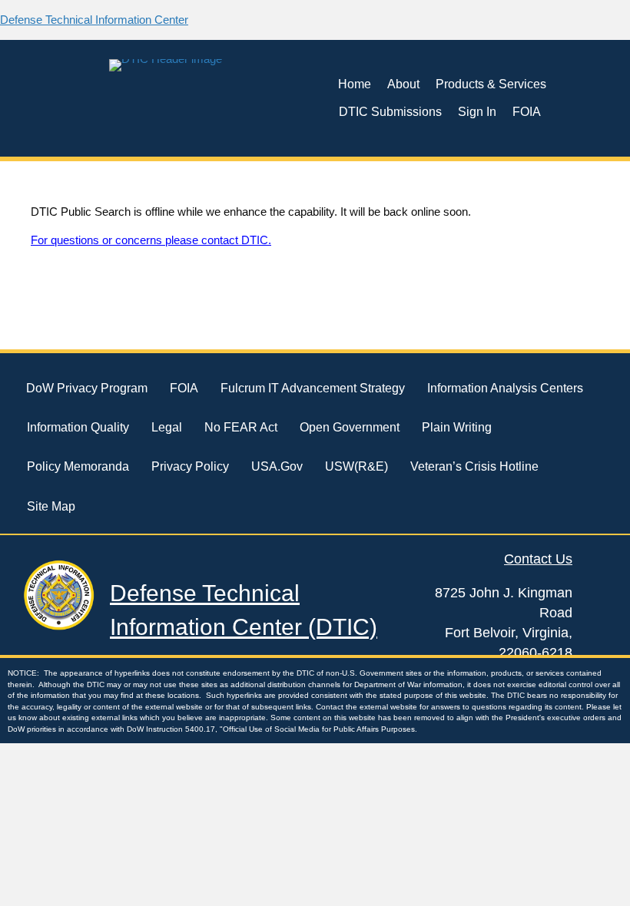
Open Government (350, 427)
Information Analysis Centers (505, 388)
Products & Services (491, 84)
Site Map (51, 506)
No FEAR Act (240, 427)
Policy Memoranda (78, 466)
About (403, 84)
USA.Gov (277, 466)
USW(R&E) (356, 466)
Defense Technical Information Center (94, 19)
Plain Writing (457, 427)
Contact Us (538, 559)
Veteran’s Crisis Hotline (474, 466)
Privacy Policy (190, 466)
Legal (166, 427)
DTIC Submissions (390, 111)
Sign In (477, 111)
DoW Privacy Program (87, 388)
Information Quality (78, 427)
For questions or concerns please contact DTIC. (151, 239)
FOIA (526, 111)
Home (354, 84)
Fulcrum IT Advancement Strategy (312, 388)
